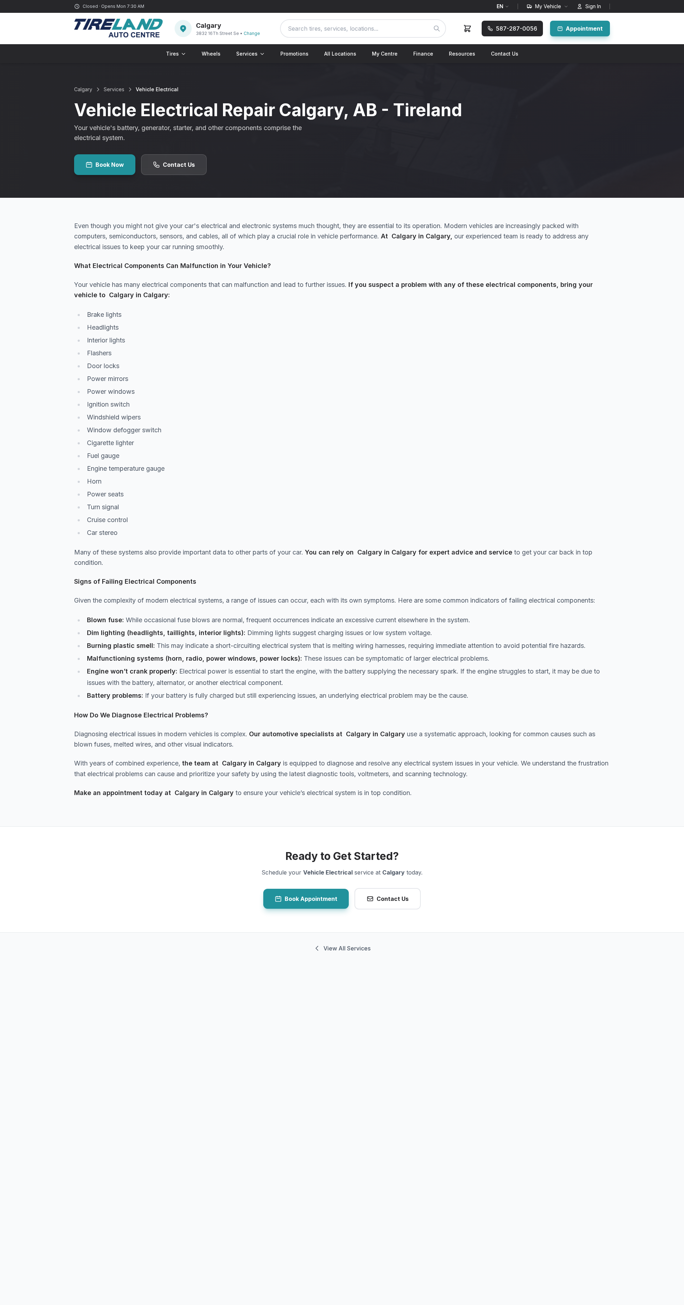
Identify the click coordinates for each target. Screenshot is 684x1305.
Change (252, 33)
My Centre (385, 54)
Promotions (294, 54)
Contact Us (504, 54)
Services (247, 54)
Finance (423, 54)
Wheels (211, 54)
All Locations (340, 54)
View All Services (346, 948)
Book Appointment (311, 898)
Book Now (109, 164)
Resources (462, 54)
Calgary (83, 89)
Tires (172, 54)
